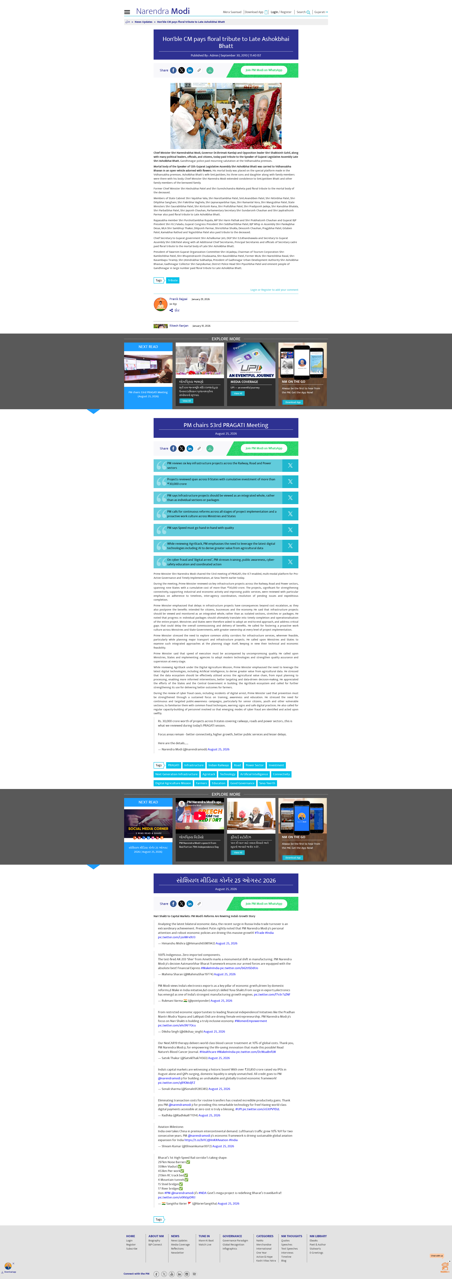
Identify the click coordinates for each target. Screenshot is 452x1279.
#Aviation (221, 1140)
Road (237, 765)
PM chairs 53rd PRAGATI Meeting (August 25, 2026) (148, 394)
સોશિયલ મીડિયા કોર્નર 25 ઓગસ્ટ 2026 (226, 880)
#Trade (259, 932)
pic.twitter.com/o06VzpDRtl (176, 1197)
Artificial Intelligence (254, 774)
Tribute (173, 280)
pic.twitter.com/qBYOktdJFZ (176, 1082)
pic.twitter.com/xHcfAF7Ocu (177, 1025)
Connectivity (281, 774)
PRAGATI (173, 765)
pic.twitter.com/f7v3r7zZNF (272, 994)
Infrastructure (194, 765)
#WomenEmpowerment (251, 1021)
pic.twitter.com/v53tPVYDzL (261, 1109)
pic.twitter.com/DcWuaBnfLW (256, 1051)
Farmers (201, 783)
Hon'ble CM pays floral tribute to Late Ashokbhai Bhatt (226, 42)
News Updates (144, 22)
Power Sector (255, 765)
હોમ (128, 22)
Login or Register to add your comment (274, 290)
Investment (276, 765)
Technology (227, 774)
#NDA (202, 1193)
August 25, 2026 (218, 749)
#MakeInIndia (210, 968)
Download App (293, 402)
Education (218, 783)
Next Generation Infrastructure (176, 774)
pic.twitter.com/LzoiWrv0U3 (176, 937)
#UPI (238, 1109)
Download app (10, 1272)
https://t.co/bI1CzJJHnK (200, 1140)
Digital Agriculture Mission (173, 783)
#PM (167, 1193)
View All (187, 401)
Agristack (209, 774)
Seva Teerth (267, 783)
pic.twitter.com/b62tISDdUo (239, 968)
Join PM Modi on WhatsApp (264, 70)
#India (269, 932)
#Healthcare (208, 1051)
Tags (159, 280)
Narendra (163, 11)
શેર (176, 310)
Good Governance (242, 783)
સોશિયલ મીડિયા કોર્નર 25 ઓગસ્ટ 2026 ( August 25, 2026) (148, 849)
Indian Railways (219, 765)
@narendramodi (169, 1078)
